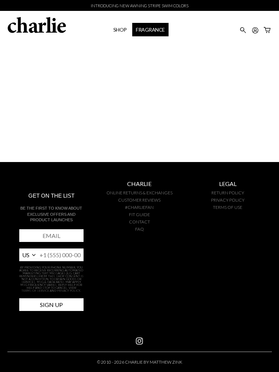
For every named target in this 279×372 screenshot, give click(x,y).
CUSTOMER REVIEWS (139, 200)
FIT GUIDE (139, 214)
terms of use (227, 207)
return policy (227, 192)
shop (120, 30)
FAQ (139, 229)
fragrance (150, 30)
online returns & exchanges (139, 192)
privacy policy (227, 200)
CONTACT (139, 222)
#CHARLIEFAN (139, 207)
